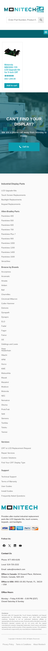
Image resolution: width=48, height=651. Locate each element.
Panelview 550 (7, 220)
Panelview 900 (7, 239)
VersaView (5, 261)
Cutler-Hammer (7, 303)
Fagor (3, 330)
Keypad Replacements (10, 204)
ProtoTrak (5, 409)
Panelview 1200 (8, 248)
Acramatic (5, 276)
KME (3, 369)
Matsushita (6, 373)
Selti (3, 414)
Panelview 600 (7, 225)
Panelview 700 (7, 229)
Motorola (5, 391)
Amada (4, 281)
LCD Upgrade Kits (9, 190)
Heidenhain (6, 350)
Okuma (4, 405)
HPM (3, 360)
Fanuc (4, 335)
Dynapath (5, 312)
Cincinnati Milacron (9, 299)
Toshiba (4, 423)
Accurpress (6, 272)
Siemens (5, 418)
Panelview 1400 (8, 252)
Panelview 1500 (8, 257)
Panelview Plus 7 (8, 234)
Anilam (4, 285)
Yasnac (4, 432)
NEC (3, 396)
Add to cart (12, 85)
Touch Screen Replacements (13, 195)
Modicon (5, 387)
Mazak (4, 378)
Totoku (4, 427)
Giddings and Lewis (9, 344)
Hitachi (4, 355)
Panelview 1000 (8, 243)
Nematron (5, 400)
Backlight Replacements (11, 200)
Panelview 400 (7, 216)
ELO (3, 321)
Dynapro (5, 317)
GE (2, 340)
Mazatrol (5, 382)
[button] (46, 32)
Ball (2, 290)
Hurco (3, 364)
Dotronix (4, 308)
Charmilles (5, 294)
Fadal (3, 326)
